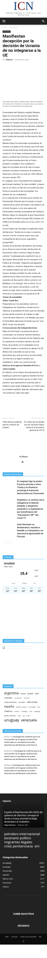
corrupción (18, 698)
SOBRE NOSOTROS (23, 913)
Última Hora (8, 879)
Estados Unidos (21, 707)
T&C (40, 937)
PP (24, 716)
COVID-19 (26, 698)
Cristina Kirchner (10, 702)
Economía (7, 882)
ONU (30, 711)
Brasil (30, 693)
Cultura (6, 886)
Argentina (11, 693)
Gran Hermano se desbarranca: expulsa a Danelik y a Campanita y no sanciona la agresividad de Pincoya (30, 530)
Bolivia (23, 693)
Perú (19, 716)
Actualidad (13, 27)
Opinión (6, 875)
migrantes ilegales (18, 842)
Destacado (7, 871)
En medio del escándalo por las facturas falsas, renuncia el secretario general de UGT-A (34, 426)
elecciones (32, 702)
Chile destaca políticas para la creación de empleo (12, 425)
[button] (43, 21)
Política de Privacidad (28, 937)
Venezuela (29, 720)
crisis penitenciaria (18, 846)
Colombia (8, 697)
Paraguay (37, 711)
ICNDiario (9, 60)
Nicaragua (24, 711)
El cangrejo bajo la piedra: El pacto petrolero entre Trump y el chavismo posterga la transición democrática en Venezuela (30, 487)
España (9, 706)
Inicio (5, 27)
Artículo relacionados (13, 474)
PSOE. (28, 716)
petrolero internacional (22, 834)
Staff (6, 937)
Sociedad (6, 867)
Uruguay (11, 719)
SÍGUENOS (23, 925)
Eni (37, 846)
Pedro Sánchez (10, 716)
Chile (37, 693)
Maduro (8, 711)
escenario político (17, 838)
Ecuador (22, 702)
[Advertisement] (23, 616)
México (16, 711)
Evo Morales (32, 707)
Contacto (14, 937)
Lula (38, 707)
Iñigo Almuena (10, 825)
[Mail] (23, 462)
